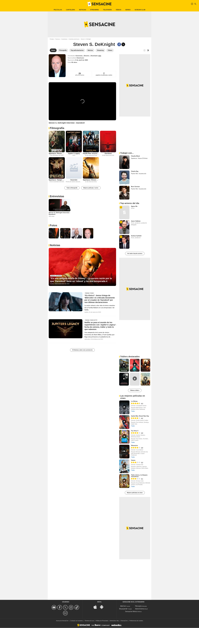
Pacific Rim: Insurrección (91, 153)
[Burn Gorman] (124, 193)
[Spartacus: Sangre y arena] (57, 168)
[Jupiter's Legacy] (74, 141)
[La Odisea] (124, 407)
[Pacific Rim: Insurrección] (91, 141)
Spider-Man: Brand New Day (140, 416)
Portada (52, 39)
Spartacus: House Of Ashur (57, 153)
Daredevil (108, 153)
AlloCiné (123, 606)
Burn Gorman (135, 186)
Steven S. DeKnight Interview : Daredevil (59, 213)
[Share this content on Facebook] (119, 44)
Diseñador (94, 55)
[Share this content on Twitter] (123, 44)
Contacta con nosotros (76, 620)
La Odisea (134, 401)
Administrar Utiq (114, 620)
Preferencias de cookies (136, 620)
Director (87, 55)
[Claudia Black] (124, 162)
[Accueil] (99, 4)
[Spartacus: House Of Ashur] (57, 141)
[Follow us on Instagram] (71, 607)
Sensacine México (131, 611)
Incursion (73, 180)
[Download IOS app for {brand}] (96, 607)
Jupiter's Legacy (74, 153)
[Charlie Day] (124, 177)
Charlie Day (134, 171)
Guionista (79, 55)
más (99, 55)
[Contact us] (65, 613)
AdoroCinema (139, 609)
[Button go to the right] (148, 50)
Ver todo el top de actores (134, 253)
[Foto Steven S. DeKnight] (54, 233)
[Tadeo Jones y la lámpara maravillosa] (124, 481)
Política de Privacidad (102, 620)
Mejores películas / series (90, 188)
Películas (58, 9)
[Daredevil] (108, 141)
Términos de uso (89, 620)
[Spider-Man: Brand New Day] (124, 422)
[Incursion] (74, 168)
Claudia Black (135, 156)
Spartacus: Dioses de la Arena (91, 180)
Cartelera (70, 9)
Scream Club (140, 9)
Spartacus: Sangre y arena (57, 180)
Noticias (82, 9)
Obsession (134, 445)
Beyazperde (123, 609)
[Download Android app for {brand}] (103, 607)
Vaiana (133, 460)
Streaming (94, 9)
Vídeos (118, 9)
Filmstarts (138, 606)
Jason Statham (136, 221)
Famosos (57, 39)
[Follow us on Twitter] (65, 607)
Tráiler (133, 411)
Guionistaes (64, 39)
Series (127, 9)
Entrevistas (57, 196)
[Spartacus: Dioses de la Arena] (91, 168)
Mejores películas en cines (135, 492)
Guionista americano (74, 39)
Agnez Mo (134, 206)
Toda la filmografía (72, 188)
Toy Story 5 (134, 431)
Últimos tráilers (134, 390)
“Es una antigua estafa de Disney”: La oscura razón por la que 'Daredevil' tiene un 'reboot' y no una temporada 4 (81, 279)
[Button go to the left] (144, 50)
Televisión (107, 9)
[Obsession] (124, 451)
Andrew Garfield (136, 236)
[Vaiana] (124, 466)
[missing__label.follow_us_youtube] (54, 607)
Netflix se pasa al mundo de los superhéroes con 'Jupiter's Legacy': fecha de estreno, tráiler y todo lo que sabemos (100, 326)
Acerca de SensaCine (62, 620)
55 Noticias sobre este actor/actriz (82, 350)
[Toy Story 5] (124, 437)
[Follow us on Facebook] (60, 607)
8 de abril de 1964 (81, 60)
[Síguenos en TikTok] (77, 607)
